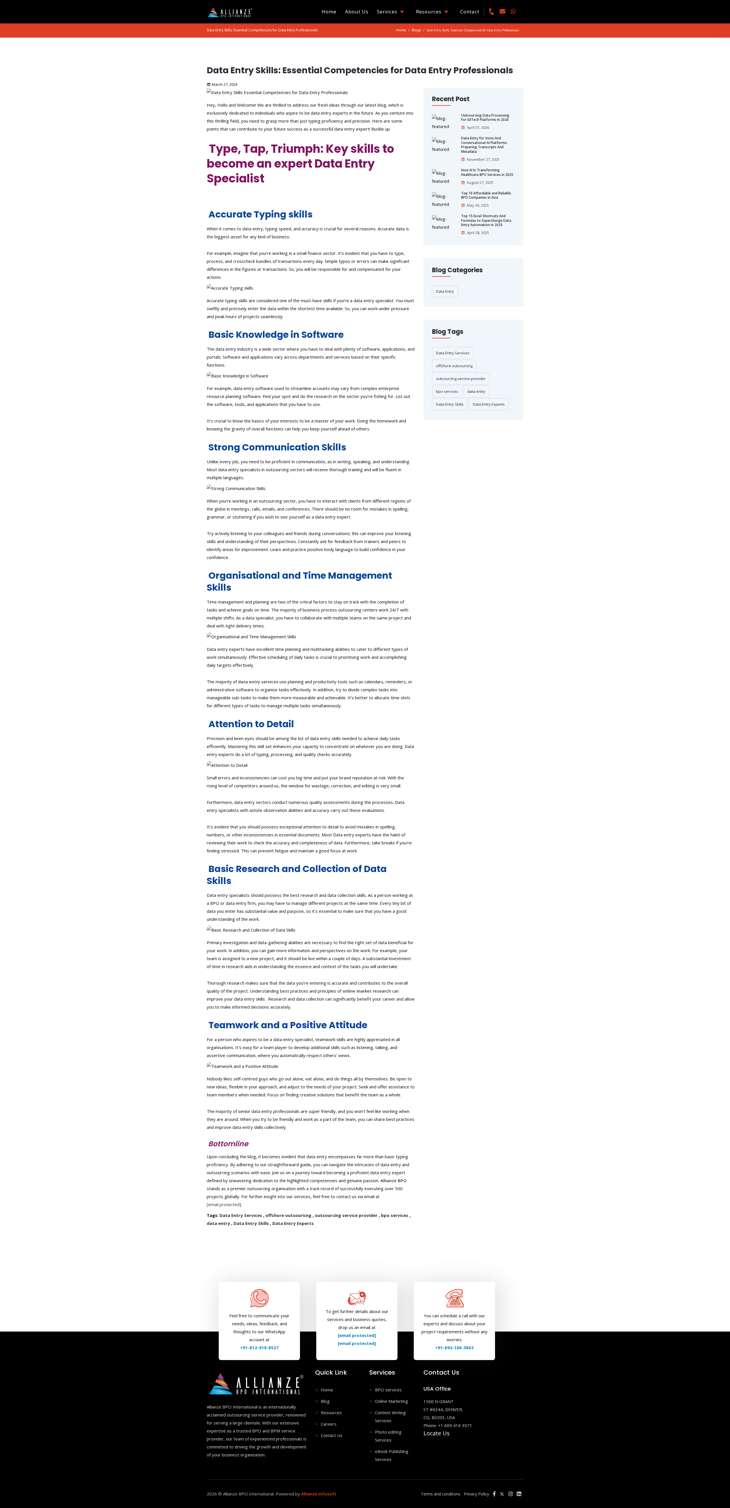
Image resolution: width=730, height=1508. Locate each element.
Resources (430, 11)
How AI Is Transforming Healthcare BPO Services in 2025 (487, 172)
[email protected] (224, 1204)
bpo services (394, 1215)
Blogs (416, 30)
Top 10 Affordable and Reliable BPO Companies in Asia (486, 195)
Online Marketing (391, 1401)
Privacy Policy (476, 1494)
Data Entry (445, 291)
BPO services (388, 1390)
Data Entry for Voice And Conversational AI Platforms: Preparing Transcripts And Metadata (484, 145)
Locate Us (436, 1433)
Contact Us (331, 1435)
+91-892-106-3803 (454, 1347)
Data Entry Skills (251, 1223)
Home (329, 11)
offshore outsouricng (288, 1215)
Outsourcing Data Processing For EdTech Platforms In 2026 (485, 117)
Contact (469, 11)
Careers (328, 1424)
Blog (325, 1401)
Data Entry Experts (293, 1223)
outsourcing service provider (346, 1215)
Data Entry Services (241, 1215)
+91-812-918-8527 (259, 1347)
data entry (218, 1223)
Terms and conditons (440, 1494)
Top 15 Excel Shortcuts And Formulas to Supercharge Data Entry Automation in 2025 (486, 220)
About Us (356, 11)
